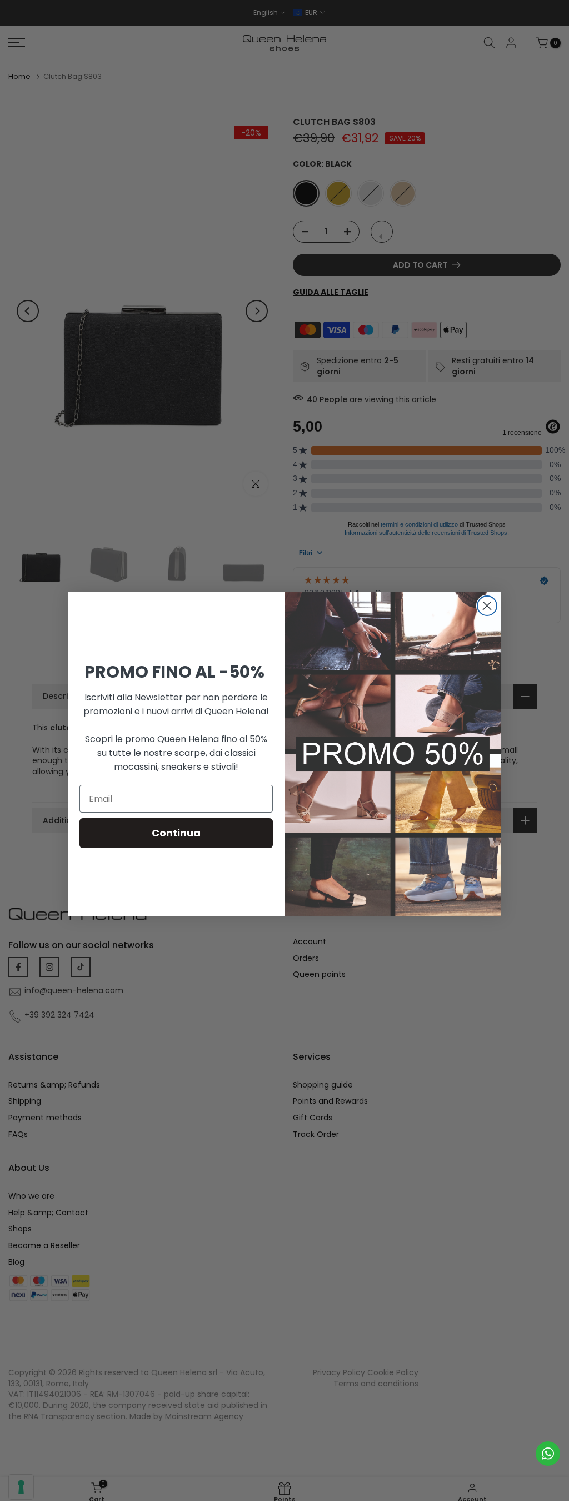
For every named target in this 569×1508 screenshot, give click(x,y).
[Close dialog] (487, 605)
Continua (176, 833)
